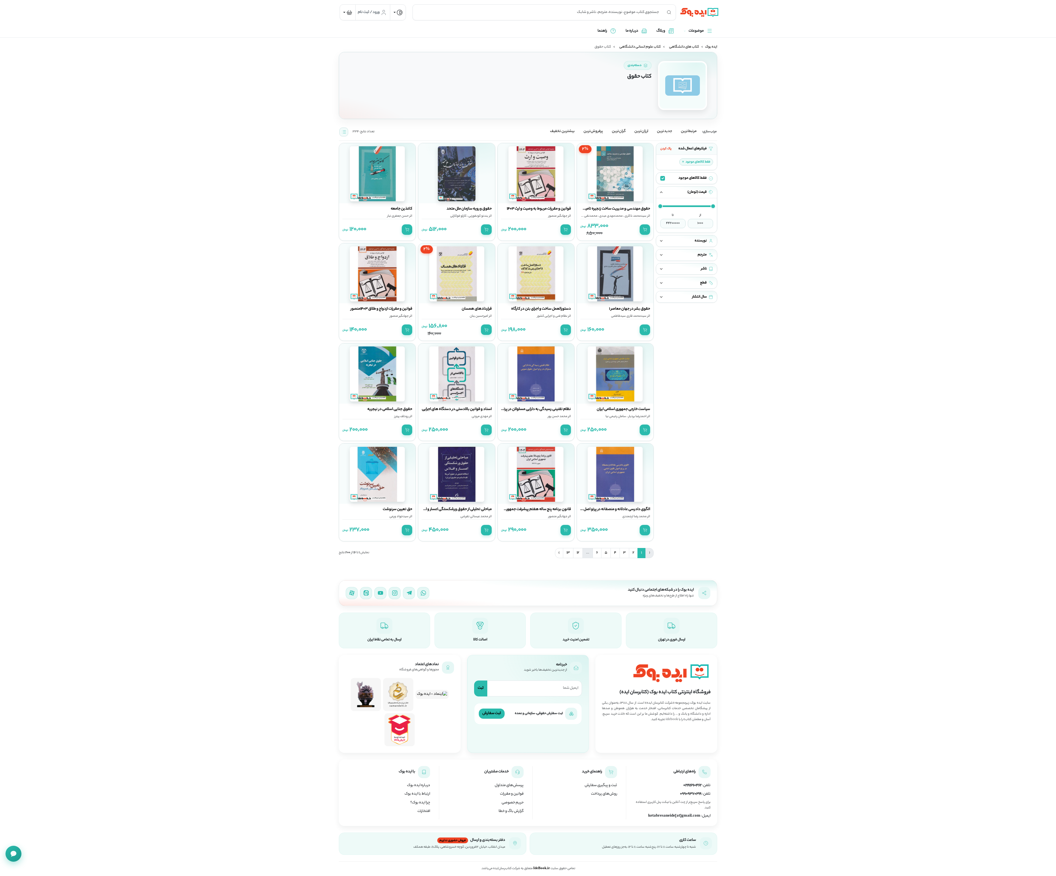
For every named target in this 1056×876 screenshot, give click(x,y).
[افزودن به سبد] (645, 229)
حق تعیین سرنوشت (397, 509)
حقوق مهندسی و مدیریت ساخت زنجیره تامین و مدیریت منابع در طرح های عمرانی (590, 209)
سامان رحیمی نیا (616, 416)
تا (673, 215)
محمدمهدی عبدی (611, 216)
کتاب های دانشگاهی (684, 47)
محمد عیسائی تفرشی (474, 516)
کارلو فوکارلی (458, 216)
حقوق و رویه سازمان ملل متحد (469, 209)
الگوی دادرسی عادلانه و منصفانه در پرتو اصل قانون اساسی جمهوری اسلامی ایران (590, 509)
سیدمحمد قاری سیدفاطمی (629, 316)
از (700, 215)
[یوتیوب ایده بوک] (380, 593)
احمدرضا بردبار (637, 416)
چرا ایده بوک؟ (420, 803)
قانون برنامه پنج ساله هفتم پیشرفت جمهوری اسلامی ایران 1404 (524, 509)
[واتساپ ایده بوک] (423, 593)
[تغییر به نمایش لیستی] (343, 132)
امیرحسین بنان (479, 316)
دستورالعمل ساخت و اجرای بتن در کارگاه (541, 309)
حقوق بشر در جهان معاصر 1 (629, 309)
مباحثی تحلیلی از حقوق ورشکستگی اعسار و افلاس (454, 509)
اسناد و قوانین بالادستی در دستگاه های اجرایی (457, 409)
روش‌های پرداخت (604, 794)
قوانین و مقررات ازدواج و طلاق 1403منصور (381, 309)
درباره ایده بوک (418, 786)
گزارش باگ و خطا (511, 811)
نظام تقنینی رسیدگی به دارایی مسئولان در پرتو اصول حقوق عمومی (521, 409)
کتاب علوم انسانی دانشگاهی (640, 47)
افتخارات (423, 811)
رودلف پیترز (401, 416)
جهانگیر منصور (557, 216)
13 (568, 553)
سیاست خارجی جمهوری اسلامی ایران (623, 409)
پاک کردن (666, 148)
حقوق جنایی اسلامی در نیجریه (389, 409)
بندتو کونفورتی (478, 216)
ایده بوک (711, 47)
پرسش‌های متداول (509, 786)
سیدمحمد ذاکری (635, 216)
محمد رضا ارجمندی (634, 516)
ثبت (481, 688)
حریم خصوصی (513, 803)
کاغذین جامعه (401, 209)
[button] (686, 192)
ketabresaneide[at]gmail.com (674, 816)
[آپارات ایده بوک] (352, 593)
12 (578, 553)
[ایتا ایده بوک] (366, 593)
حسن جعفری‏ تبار (398, 216)
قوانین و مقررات (512, 794)
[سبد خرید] (348, 12)
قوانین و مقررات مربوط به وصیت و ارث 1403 (539, 209)
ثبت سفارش (491, 713)
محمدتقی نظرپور (586, 216)
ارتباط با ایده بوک (417, 794)
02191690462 (692, 786)
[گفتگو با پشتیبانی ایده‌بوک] (13, 854)
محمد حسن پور (557, 416)
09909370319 (691, 794)
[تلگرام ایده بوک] (409, 593)
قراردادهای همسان (477, 309)
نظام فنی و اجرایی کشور (552, 316)
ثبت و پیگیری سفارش (601, 786)
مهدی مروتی (480, 416)
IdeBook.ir (541, 868)
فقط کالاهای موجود (696, 162)
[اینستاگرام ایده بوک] (395, 593)
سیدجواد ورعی (399, 516)
